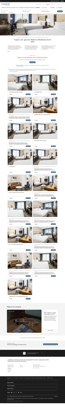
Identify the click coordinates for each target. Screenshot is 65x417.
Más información (50, 330)
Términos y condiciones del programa (32, 398)
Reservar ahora (32, 62)
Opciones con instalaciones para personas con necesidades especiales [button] (19, 115)
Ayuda (12, 399)
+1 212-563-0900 (59, 7)
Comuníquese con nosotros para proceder (50, 344)
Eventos (9, 371)
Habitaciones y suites (11, 366)
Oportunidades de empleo (18, 398)
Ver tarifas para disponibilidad (13, 71)
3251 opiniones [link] (45, 7)
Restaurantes (9, 368)
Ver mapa (53, 7)
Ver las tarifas (28, 94)
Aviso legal (21, 366)
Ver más (8, 51)
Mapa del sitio (9, 399)
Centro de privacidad (40, 398)
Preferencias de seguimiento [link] (10, 398)
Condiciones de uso (25, 398)
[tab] (20, 65)
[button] (54, 1)
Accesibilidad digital (50, 398)
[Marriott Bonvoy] (61, 1)
